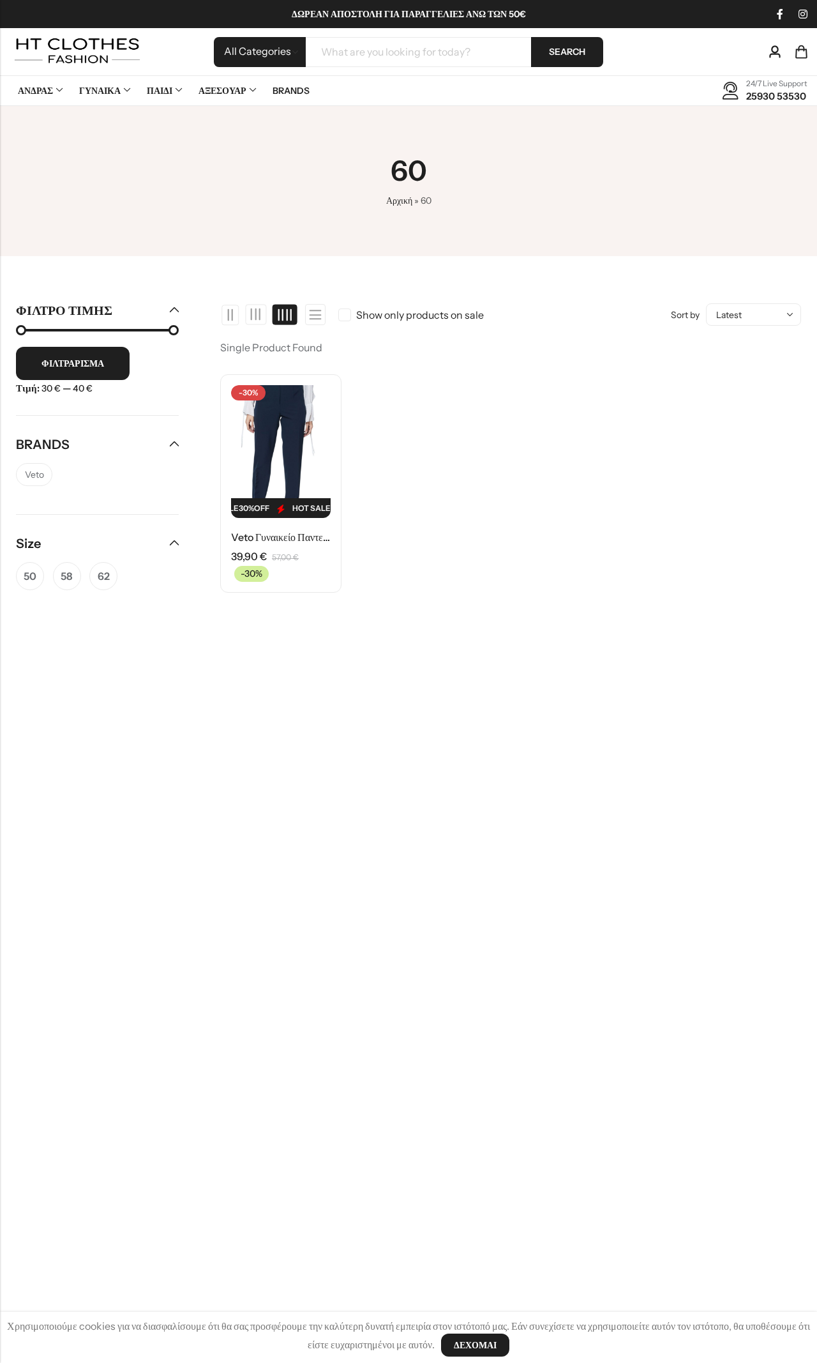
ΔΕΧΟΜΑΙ (475, 1345)
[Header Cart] (801, 51)
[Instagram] (802, 14)
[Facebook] (780, 14)
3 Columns (256, 315)
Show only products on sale (420, 314)
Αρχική (399, 200)
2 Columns (230, 315)
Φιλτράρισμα (72, 363)
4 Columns (284, 315)
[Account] (775, 52)
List (315, 314)
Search (567, 51)
